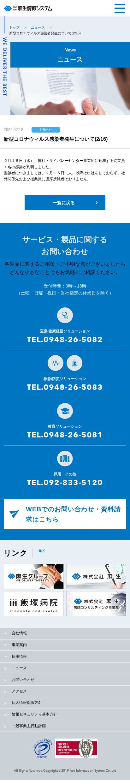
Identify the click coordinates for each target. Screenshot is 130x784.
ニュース (38, 27)
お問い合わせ (23, 679)
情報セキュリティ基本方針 (34, 714)
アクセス (19, 691)
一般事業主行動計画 (29, 726)
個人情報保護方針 (27, 702)
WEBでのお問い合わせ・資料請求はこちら (73, 514)
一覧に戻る (64, 202)
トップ (14, 27)
